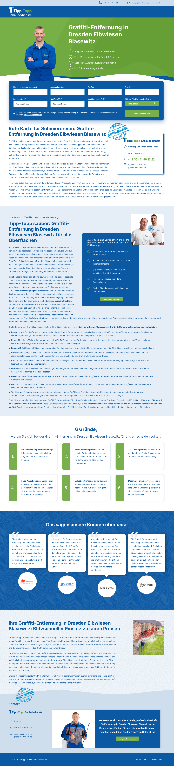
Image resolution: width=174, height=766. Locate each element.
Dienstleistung (19, 99)
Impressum (141, 759)
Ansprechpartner (57, 87)
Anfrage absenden (142, 114)
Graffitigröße (56, 99)
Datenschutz (158, 759)
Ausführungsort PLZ (96, 99)
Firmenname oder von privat (25, 87)
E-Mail (128, 87)
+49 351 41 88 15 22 (110, 3)
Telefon (91, 87)
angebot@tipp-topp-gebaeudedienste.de (146, 3)
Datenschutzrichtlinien (33, 115)
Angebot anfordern (111, 299)
